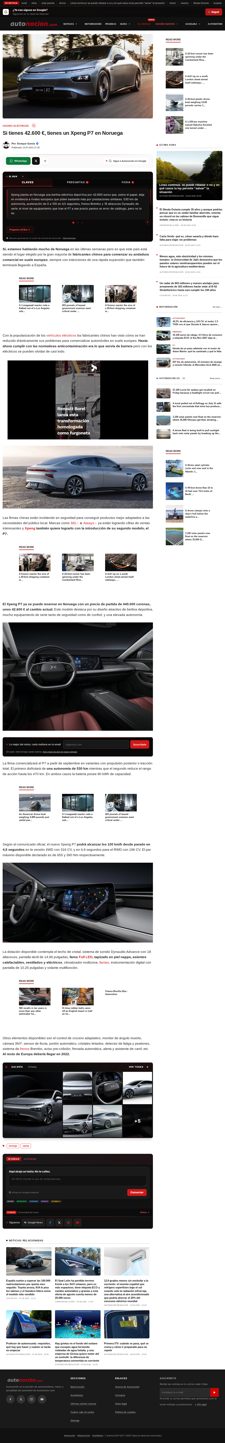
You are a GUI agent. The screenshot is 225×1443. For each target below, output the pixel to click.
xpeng (26, 1146)
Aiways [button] (88, 523)
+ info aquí (201, 1404)
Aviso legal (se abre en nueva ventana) (60, 752)
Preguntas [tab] (77, 182)
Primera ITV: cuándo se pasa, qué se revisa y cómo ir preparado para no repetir (126, 1347)
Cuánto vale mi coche (82, 1412)
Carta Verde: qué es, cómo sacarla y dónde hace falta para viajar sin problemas (189, 238)
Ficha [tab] (127, 182)
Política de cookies (125, 1412)
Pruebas (110, 24)
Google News (35, 1222)
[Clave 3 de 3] (82, 223)
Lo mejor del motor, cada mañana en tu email (35, 744)
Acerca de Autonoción (127, 1386)
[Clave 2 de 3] (78, 222)
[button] (138, 1067)
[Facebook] (10, 1399)
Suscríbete (139, 744)
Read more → (216, 378)
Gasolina (191, 24)
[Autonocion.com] (34, 23)
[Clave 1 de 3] (73, 222)
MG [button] (73, 523)
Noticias (68, 24)
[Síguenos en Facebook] (50, 1222)
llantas (104, 962)
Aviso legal (121, 1403)
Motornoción (93, 24)
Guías (123, 24)
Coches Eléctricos (16, 126)
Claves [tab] (28, 182)
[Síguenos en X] (59, 1222)
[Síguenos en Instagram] (68, 1222)
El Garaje (144, 24)
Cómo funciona (69, 238)
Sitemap (74, 1420)
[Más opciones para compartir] (45, 161)
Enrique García (26, 143)
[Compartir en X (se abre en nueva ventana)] (36, 161)
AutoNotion (215, 24)
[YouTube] (42, 1399)
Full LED (85, 957)
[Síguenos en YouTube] (77, 1222)
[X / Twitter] (21, 1399)
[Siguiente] (147, 222)
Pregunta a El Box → (19, 229)
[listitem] (32, 1104)
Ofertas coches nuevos (83, 1403)
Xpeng (30, 528)
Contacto (120, 1395)
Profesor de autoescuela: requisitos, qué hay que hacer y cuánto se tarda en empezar (28, 1347)
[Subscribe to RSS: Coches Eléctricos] (34, 125)
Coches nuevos (165, 24)
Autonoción (69, 1435)
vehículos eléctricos (61, 335)
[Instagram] (31, 1399)
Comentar (136, 1192)
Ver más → (217, 307)
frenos (25, 1049)
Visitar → (144, 1212)
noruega (13, 1146)
